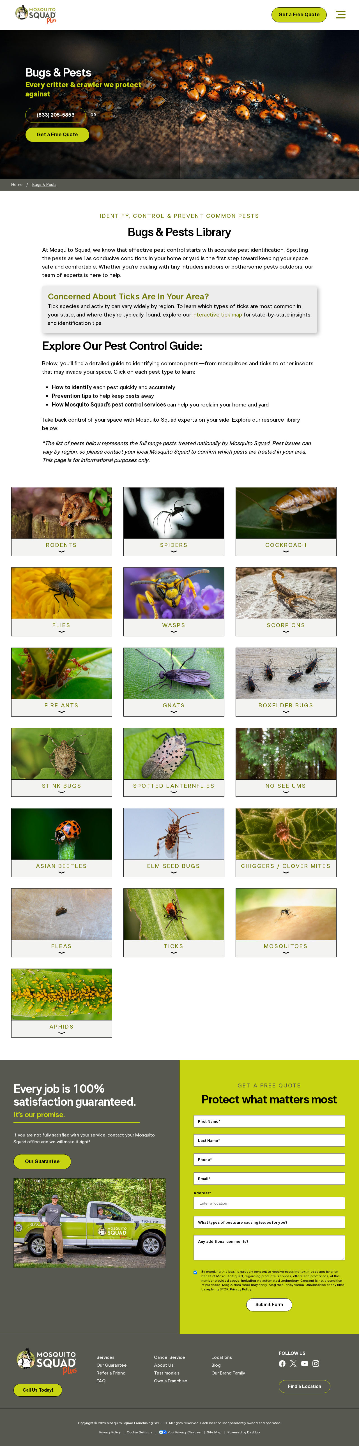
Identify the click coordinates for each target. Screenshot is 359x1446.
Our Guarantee (42, 1161)
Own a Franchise (170, 1381)
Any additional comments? (223, 1242)
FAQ (100, 1381)
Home (16, 185)
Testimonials (167, 1373)
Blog (215, 1365)
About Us (164, 1365)
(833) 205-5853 (55, 115)
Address (201, 1193)
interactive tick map (217, 315)
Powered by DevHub (243, 1432)
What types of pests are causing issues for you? (242, 1223)
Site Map (214, 1432)
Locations (221, 1357)
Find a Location (304, 1386)
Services (105, 1357)
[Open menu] (341, 15)
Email (203, 1179)
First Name (208, 1122)
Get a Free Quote (299, 14)
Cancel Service (169, 1357)
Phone (204, 1160)
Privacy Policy (240, 1289)
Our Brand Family (228, 1373)
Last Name (208, 1141)
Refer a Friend (110, 1373)
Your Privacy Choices (184, 1432)
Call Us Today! (38, 1390)
